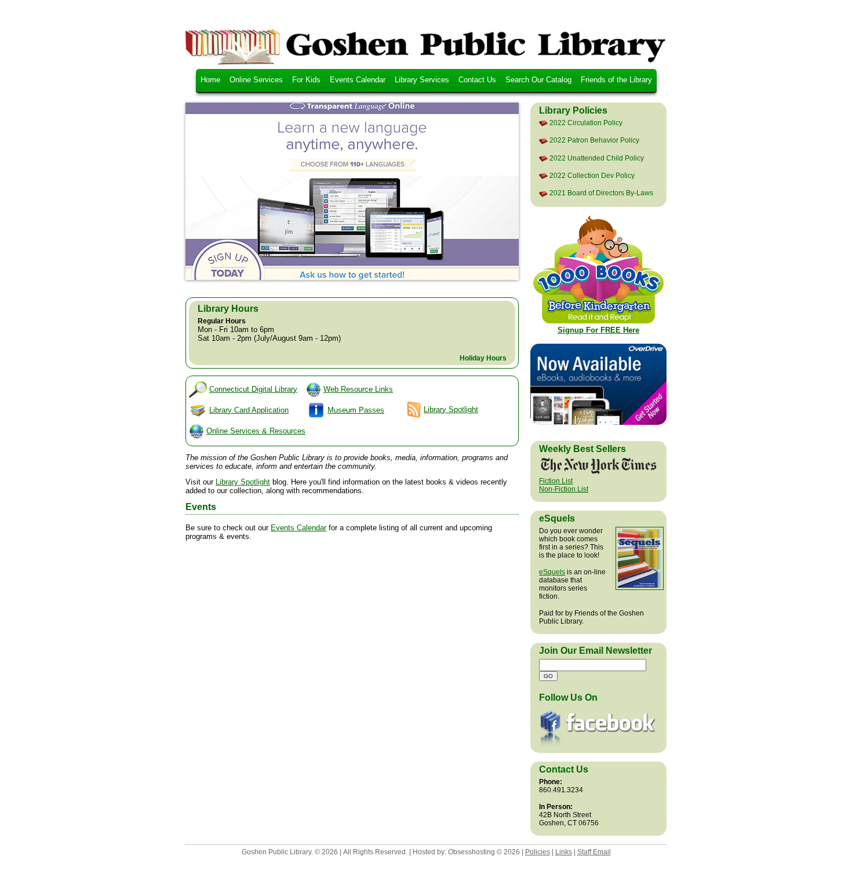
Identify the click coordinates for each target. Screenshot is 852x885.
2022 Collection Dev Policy (592, 176)
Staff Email (594, 852)
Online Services (256, 79)
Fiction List (556, 481)
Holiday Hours (483, 358)
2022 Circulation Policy (585, 123)
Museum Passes (355, 410)
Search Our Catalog (538, 79)
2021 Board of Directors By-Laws (601, 193)
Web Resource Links (358, 389)
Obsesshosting (471, 852)
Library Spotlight (451, 409)
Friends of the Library (616, 79)
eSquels (552, 572)
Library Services (422, 79)
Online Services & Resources (255, 431)
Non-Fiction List (563, 489)
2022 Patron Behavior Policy (594, 140)
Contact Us (477, 79)
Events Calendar (357, 79)
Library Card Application (249, 410)
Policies (537, 852)
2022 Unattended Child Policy (596, 158)
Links (563, 852)
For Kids (306, 79)
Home (210, 79)
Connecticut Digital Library (253, 389)
